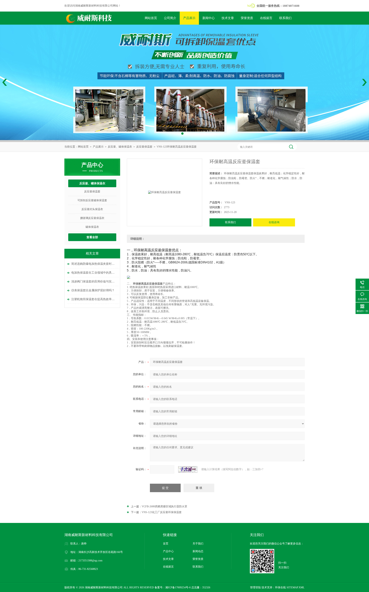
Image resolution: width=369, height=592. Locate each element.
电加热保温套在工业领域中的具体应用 (94, 272)
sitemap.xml (296, 587)
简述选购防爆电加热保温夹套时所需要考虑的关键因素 (94, 263)
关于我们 (198, 543)
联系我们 (285, 18)
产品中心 (168, 551)
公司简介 (170, 18)
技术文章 (228, 18)
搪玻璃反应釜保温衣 (92, 218)
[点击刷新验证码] (187, 469)
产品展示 (189, 18)
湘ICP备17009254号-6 (178, 587)
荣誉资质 (247, 18)
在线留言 (266, 18)
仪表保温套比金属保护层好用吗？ (93, 290)
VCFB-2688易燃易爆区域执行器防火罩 (164, 506)
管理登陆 (255, 587)
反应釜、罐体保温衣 (120, 146)
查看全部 (92, 237)
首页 (165, 543)
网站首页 (151, 18)
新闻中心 (208, 18)
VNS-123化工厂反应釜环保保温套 (162, 512)
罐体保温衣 (92, 226)
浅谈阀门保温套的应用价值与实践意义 (94, 281)
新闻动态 (198, 551)
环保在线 (280, 587)
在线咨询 (274, 222)
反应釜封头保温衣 (92, 209)
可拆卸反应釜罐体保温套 (92, 200)
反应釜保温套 (144, 146)
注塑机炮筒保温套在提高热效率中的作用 (94, 299)
